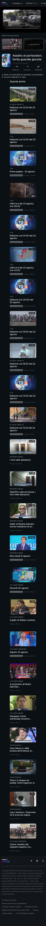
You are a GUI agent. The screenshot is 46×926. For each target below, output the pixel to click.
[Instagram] (37, 861)
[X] (43, 861)
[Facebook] (31, 861)
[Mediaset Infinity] (5, 3)
